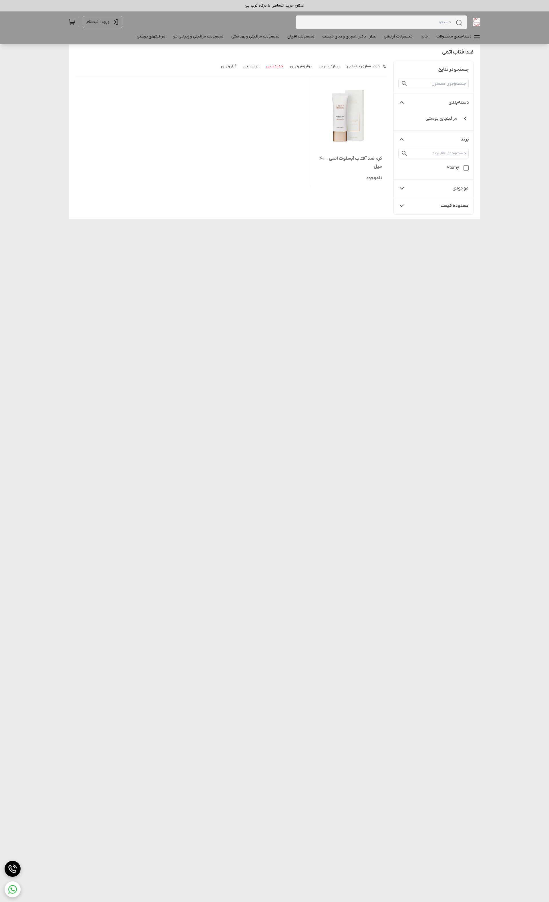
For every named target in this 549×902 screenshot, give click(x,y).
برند (465, 139)
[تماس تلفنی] (13, 869)
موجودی (460, 188)
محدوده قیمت (455, 206)
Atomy (453, 168)
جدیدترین (274, 66)
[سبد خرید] (72, 22)
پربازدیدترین (329, 66)
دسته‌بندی (458, 102)
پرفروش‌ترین (301, 66)
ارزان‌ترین (251, 66)
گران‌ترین (228, 66)
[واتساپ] (13, 889)
